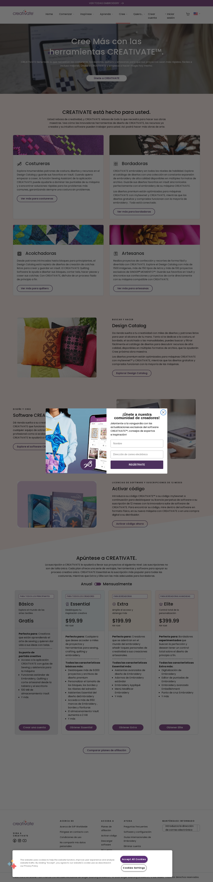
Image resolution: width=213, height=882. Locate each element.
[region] (92, 863)
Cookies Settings (134, 867)
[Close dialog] (163, 412)
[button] (12, 864)
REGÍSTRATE (137, 464)
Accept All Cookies (134, 859)
